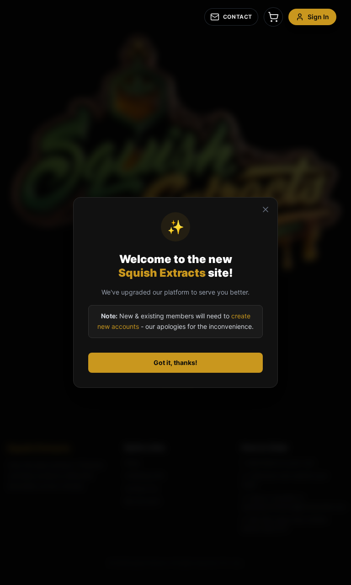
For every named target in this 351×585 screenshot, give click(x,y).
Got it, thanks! (175, 362)
